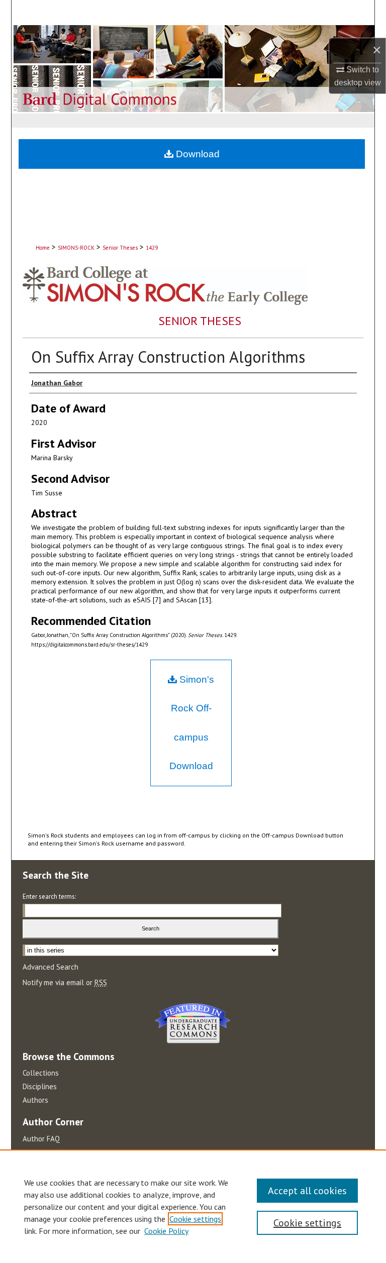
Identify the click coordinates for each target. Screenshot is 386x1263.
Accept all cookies (307, 1190)
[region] (193, 1206)
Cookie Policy (166, 1231)
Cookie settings (195, 1219)
